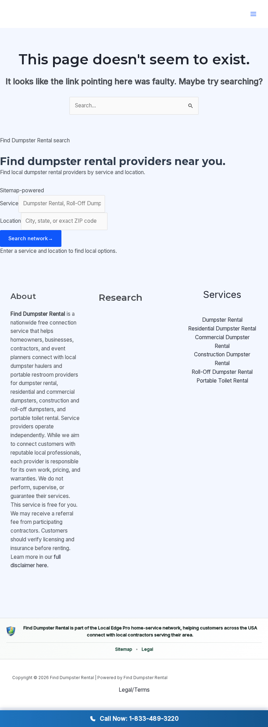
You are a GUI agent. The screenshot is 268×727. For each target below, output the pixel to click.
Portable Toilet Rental (222, 380)
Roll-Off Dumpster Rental (222, 372)
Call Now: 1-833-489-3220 (139, 718)
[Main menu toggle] (253, 13)
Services (222, 294)
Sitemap (123, 649)
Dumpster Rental (222, 319)
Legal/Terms (134, 689)
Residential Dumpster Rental (222, 328)
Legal (147, 649)
